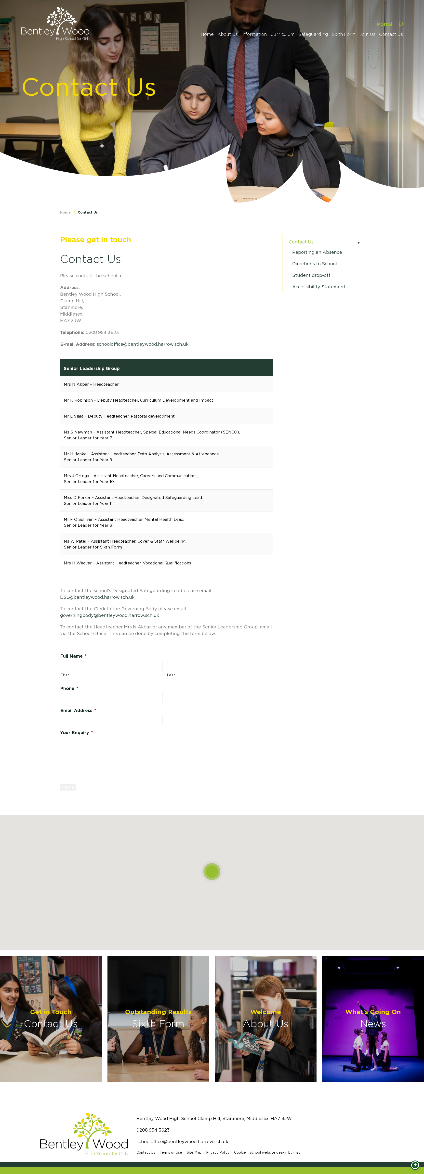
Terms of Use (171, 1152)
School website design (268, 1152)
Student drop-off (311, 275)
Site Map (194, 1152)
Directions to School (314, 263)
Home (65, 212)
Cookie (240, 1152)
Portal (384, 24)
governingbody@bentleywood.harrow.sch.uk (109, 615)
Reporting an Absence (317, 252)
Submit (68, 787)
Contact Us (301, 242)
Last (171, 675)
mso (297, 1152)
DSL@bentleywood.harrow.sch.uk (97, 597)
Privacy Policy (217, 1152)
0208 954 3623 (153, 1130)
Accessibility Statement (318, 286)
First (64, 675)
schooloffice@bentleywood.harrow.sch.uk (142, 344)
